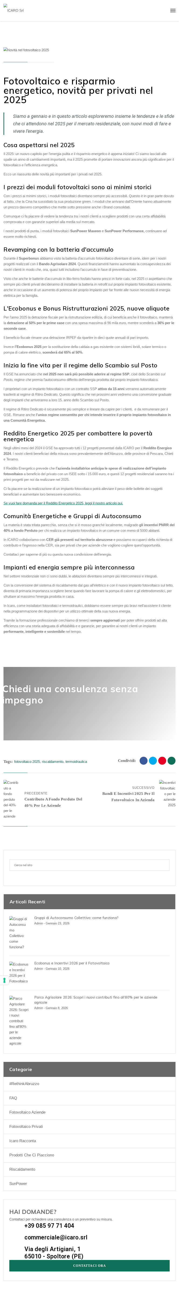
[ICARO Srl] (13, 10)
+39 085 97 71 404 (49, 1225)
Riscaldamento (22, 1169)
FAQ (13, 1098)
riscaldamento (52, 762)
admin (38, 923)
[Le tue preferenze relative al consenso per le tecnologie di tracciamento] (4, 980)
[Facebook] (144, 761)
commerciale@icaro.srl (56, 1237)
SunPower (18, 1183)
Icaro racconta (22, 1141)
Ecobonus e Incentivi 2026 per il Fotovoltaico (72, 963)
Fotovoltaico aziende (27, 1112)
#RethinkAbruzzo (24, 1084)
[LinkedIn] (172, 761)
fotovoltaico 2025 (27, 762)
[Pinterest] (162, 761)
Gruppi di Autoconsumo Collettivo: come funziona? (76, 918)
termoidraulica (76, 762)
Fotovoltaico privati (26, 1126)
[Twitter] (153, 761)
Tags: (8, 761)
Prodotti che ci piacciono (31, 1155)
